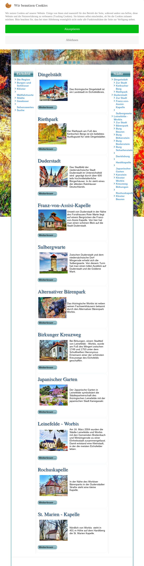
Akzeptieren (72, 29)
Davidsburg (123, 156)
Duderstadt (120, 95)
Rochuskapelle (125, 193)
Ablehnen (72, 40)
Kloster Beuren (120, 198)
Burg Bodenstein (123, 142)
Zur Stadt (121, 82)
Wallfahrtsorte (25, 95)
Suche (20, 110)
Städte (21, 98)
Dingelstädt (121, 79)
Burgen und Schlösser (24, 84)
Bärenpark (122, 125)
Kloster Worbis (120, 179)
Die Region (23, 79)
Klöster (21, 88)
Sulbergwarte (124, 113)
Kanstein (121, 174)
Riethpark (121, 91)
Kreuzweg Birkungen (122, 185)
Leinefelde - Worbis (121, 118)
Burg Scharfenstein (124, 149)
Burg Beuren (120, 130)
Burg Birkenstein (123, 136)
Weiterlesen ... (47, 107)
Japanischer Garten (123, 170)
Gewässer (23, 101)
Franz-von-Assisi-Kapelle (122, 104)
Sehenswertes (25, 107)
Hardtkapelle (123, 162)
